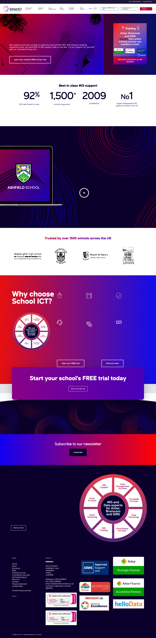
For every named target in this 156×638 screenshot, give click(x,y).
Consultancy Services (21, 575)
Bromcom (16, 568)
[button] (30, 59)
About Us (16, 579)
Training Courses (19, 573)
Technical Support (19, 577)
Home (14, 564)
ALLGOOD (39, 634)
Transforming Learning (21, 591)
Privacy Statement (19, 584)
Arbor (14, 566)
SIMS (14, 571)
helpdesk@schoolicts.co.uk (62, 584)
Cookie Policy (17, 586)
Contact (15, 582)
